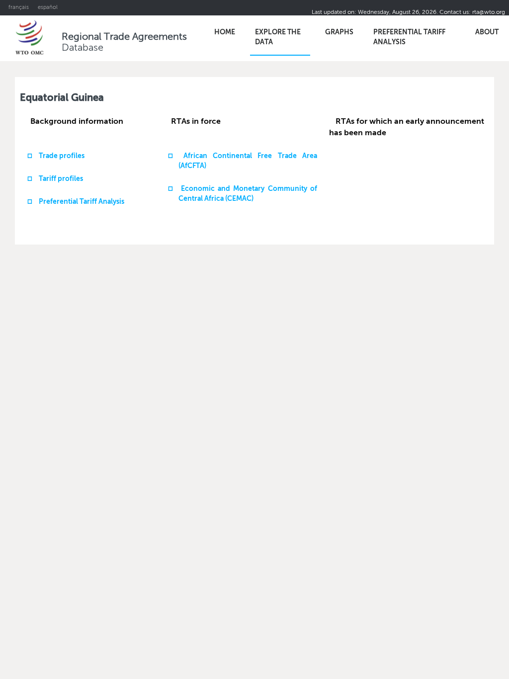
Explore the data (278, 37)
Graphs (339, 32)
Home (224, 32)
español (48, 7)
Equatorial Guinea (62, 98)
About (487, 32)
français (18, 7)
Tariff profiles (61, 178)
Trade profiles (62, 156)
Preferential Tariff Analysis (409, 37)
